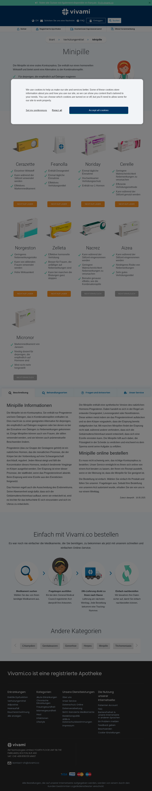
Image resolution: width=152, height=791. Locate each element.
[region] (77, 101)
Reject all (57, 110)
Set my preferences (36, 110)
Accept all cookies (99, 110)
